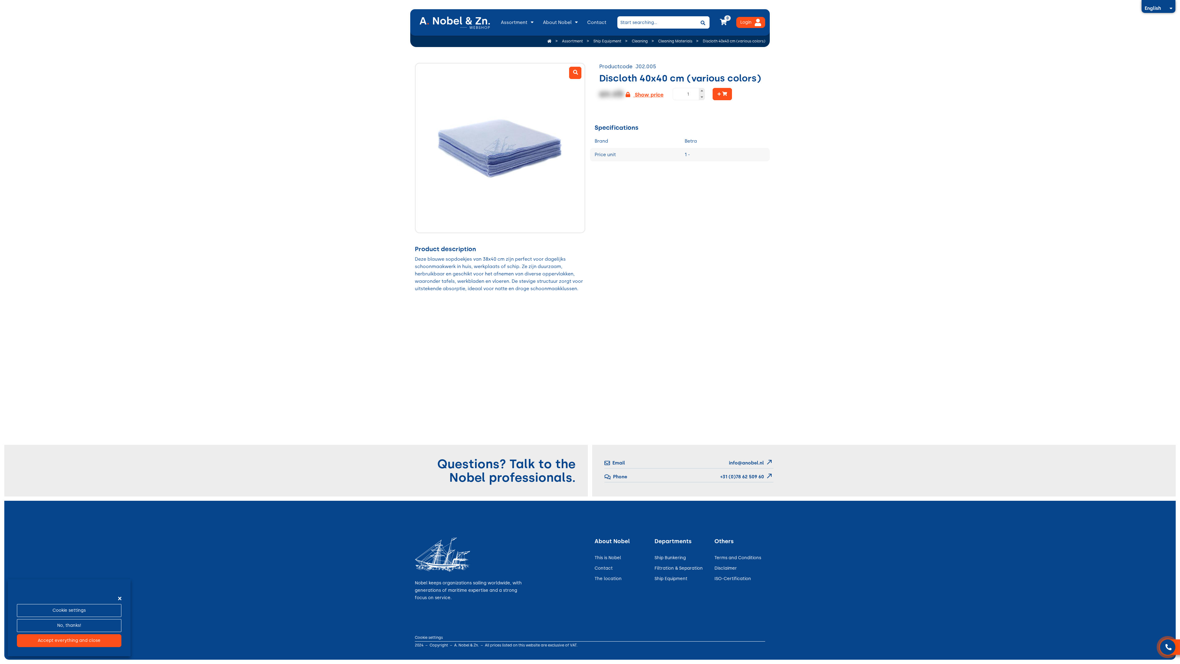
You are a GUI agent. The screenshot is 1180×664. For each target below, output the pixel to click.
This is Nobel (608, 557)
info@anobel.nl (746, 463)
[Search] (703, 22)
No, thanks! (69, 625)
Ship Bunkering (670, 557)
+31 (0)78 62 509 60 (741, 477)
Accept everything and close (69, 640)
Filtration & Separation (679, 568)
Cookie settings (69, 610)
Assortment (514, 22)
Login (746, 22)
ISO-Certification (732, 578)
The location (608, 578)
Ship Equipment (671, 578)
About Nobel (557, 22)
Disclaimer (725, 568)
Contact (596, 22)
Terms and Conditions (737, 557)
